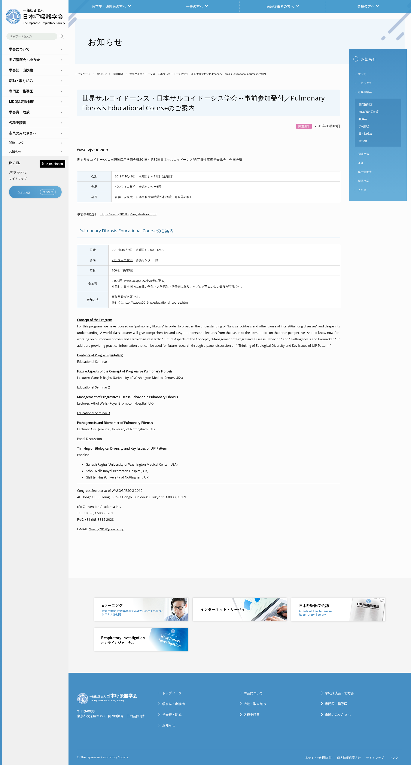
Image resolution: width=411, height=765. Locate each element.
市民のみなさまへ (338, 714)
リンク (393, 758)
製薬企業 (363, 181)
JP (10, 162)
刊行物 (363, 141)
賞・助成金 (365, 133)
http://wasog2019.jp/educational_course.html (156, 302)
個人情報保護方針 (349, 758)
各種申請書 (252, 714)
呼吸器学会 (365, 92)
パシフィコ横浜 (125, 187)
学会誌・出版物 (173, 704)
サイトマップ (18, 178)
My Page (35, 192)
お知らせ (15, 151)
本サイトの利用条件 (318, 758)
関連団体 (118, 74)
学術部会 (364, 126)
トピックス (365, 83)
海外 (360, 163)
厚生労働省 (365, 172)
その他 (362, 190)
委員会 (363, 119)
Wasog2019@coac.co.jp (106, 529)
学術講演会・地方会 (339, 693)
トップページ (82, 74)
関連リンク (16, 143)
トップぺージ (172, 693)
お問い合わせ (18, 172)
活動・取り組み (255, 704)
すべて (362, 74)
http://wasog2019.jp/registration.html (128, 214)
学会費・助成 (172, 714)
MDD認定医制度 (369, 112)
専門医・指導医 (336, 704)
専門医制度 (365, 104)
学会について (253, 693)
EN (18, 162)
